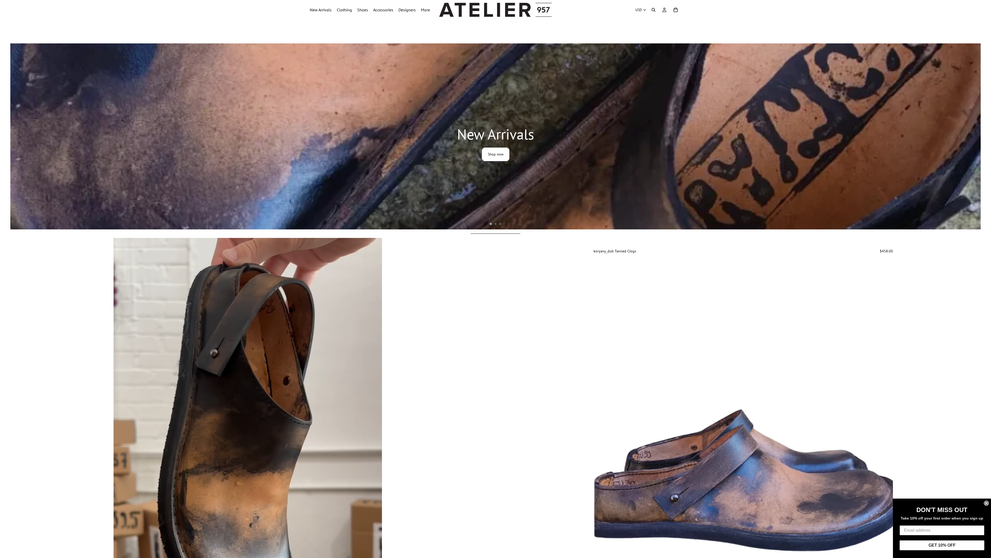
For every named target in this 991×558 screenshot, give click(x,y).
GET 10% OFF (942, 545)
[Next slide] (983, 136)
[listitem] (425, 10)
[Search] (653, 10)
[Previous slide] (601, 481)
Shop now (496, 154)
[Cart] (675, 10)
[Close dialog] (986, 503)
